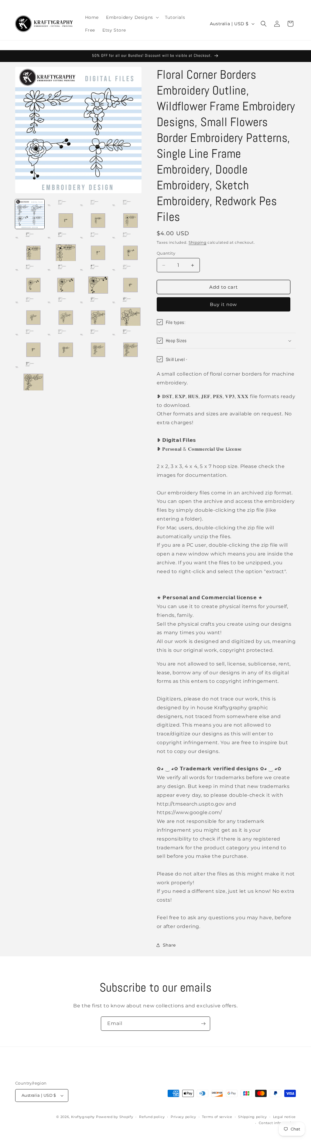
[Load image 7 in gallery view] (94, 246)
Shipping (198, 242)
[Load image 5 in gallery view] (29, 246)
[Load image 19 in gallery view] (94, 343)
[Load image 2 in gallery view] (62, 214)
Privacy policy (183, 1117)
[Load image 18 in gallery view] (62, 343)
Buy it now (223, 304)
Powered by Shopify (114, 1117)
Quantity (166, 253)
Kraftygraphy (83, 1117)
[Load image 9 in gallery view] (29, 278)
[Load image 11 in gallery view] (94, 278)
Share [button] (169, 945)
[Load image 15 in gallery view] (94, 311)
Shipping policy (252, 1117)
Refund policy (152, 1117)
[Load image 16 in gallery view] (126, 311)
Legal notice (284, 1117)
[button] (131, 17)
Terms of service (217, 1117)
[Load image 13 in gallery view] (29, 311)
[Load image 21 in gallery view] (29, 375)
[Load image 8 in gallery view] (126, 246)
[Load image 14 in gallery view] (62, 311)
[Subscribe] (203, 1023)
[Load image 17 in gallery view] (29, 343)
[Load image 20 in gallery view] (126, 343)
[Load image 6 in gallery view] (62, 246)
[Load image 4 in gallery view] (126, 214)
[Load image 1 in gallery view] (29, 214)
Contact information (277, 1123)
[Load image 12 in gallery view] (126, 278)
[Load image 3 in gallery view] (94, 214)
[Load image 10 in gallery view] (62, 278)
